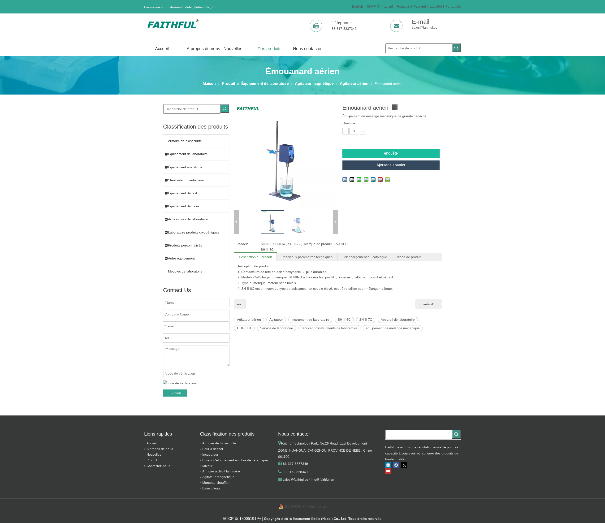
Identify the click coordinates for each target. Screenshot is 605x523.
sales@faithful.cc (424, 27)
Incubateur (210, 454)
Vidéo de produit (409, 257)
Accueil (152, 443)
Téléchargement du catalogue (364, 257)
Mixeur (207, 466)
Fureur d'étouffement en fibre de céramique (235, 460)
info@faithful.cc (322, 479)
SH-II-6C (344, 319)
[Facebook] (396, 465)
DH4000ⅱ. (244, 328)
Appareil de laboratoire (398, 319)
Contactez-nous (158, 466)
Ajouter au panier (390, 165)
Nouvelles (154, 454)
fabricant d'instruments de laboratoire (329, 328)
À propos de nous (160, 449)
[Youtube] (388, 471)
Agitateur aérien (249, 319)
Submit (175, 393)
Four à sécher (212, 449)
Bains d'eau (211, 488)
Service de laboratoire (276, 328)
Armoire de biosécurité (219, 443)
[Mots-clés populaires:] (456, 47)
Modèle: (244, 244)
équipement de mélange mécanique (393, 328)
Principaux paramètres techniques (307, 257)
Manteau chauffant (216, 482)
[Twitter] (404, 465)
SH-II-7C (365, 319)
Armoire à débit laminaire (221, 471)
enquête (391, 153)
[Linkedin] (388, 465)
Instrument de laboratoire (310, 319)
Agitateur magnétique (218, 477)
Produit (152, 460)
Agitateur (276, 319)
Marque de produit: (318, 244)
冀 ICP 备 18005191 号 (242, 519)
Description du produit (255, 257)
